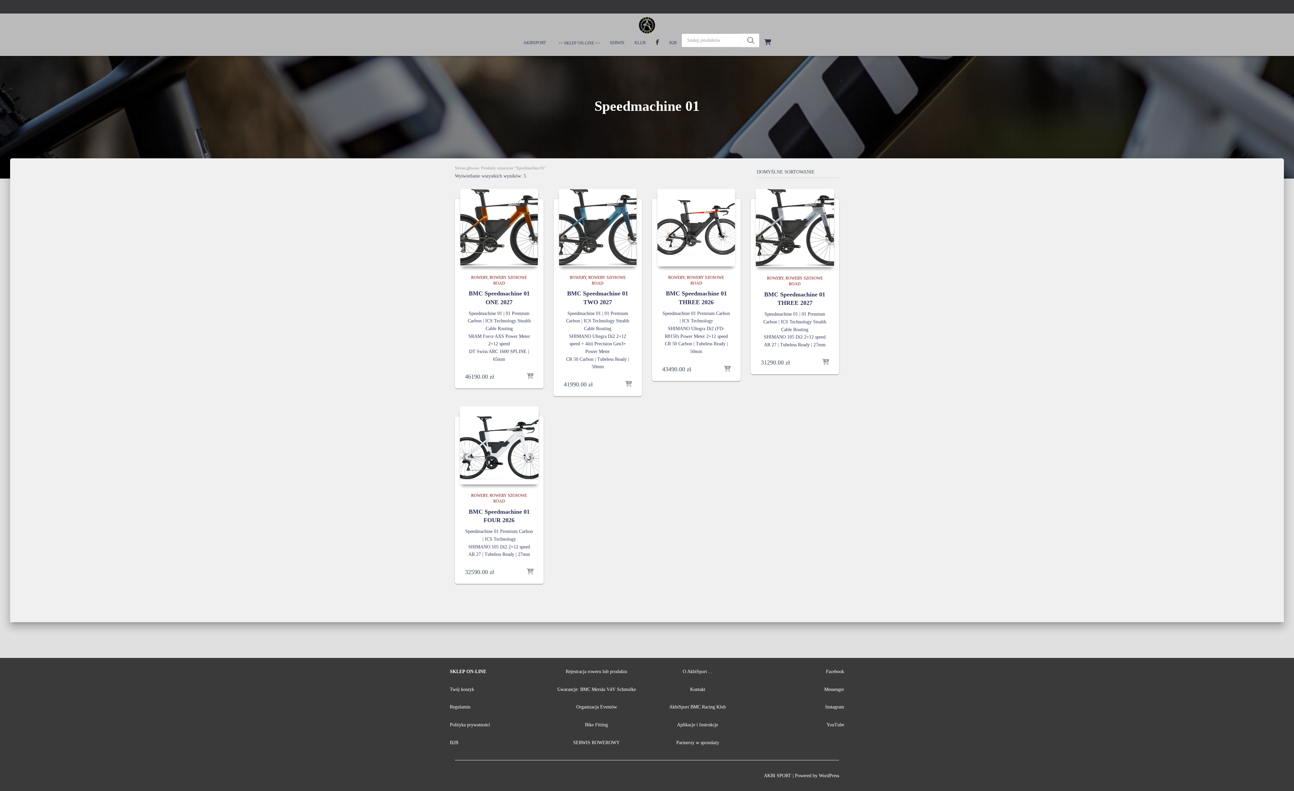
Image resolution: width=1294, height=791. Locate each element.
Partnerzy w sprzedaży (697, 742)
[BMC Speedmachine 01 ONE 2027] (499, 227)
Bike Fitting (596, 724)
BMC (586, 689)
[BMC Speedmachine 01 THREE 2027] (795, 228)
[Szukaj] (750, 40)
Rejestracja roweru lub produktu (596, 671)
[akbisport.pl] (647, 25)
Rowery (479, 277)
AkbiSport (534, 42)
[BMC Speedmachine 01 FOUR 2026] (499, 445)
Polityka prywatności (470, 724)
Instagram (834, 706)
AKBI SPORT (777, 775)
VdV (612, 689)
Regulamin (460, 706)
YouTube (835, 724)
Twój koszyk (462, 689)
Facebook (835, 671)
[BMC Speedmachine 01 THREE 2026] (696, 227)
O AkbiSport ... (697, 671)
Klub (640, 42)
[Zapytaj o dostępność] (530, 376)
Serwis (617, 42)
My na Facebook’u (657, 43)
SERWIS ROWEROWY (596, 742)
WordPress (829, 775)
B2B (673, 42)
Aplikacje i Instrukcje (697, 724)
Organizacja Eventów (596, 706)
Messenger (834, 689)
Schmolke (626, 689)
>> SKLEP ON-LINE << (578, 43)
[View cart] (767, 42)
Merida (598, 689)
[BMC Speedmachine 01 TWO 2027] (598, 227)
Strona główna (466, 168)
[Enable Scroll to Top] (1280, 777)
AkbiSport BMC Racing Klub (697, 706)
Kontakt (697, 689)
